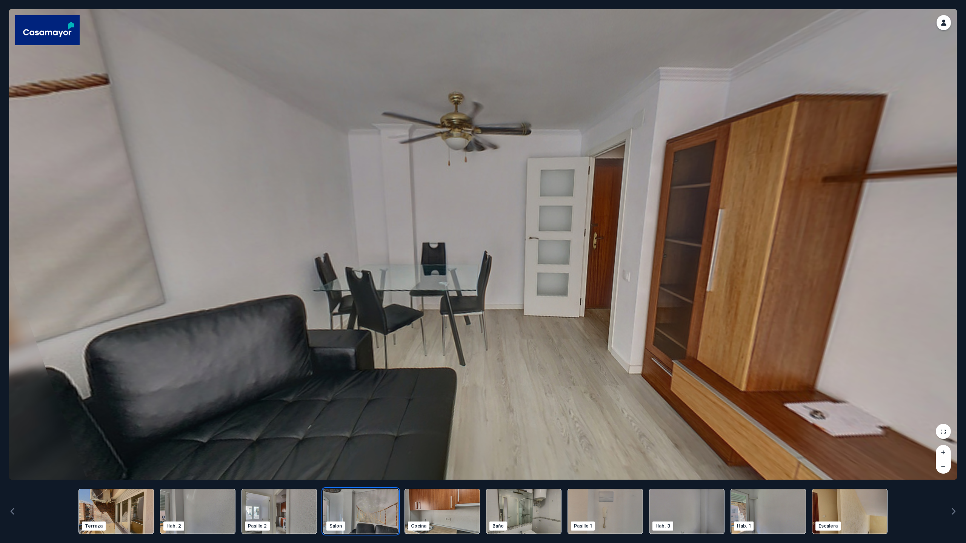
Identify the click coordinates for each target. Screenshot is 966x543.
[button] (944, 22)
